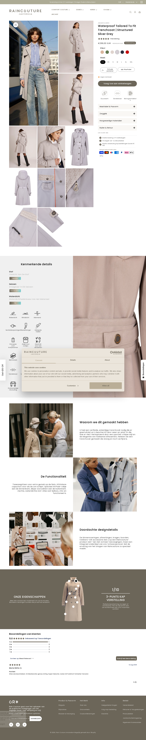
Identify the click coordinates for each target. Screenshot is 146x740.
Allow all (105, 385)
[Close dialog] (104, 344)
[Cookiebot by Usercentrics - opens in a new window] (112, 352)
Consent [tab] (38, 360)
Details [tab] (73, 360)
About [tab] (107, 360)
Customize (71, 385)
